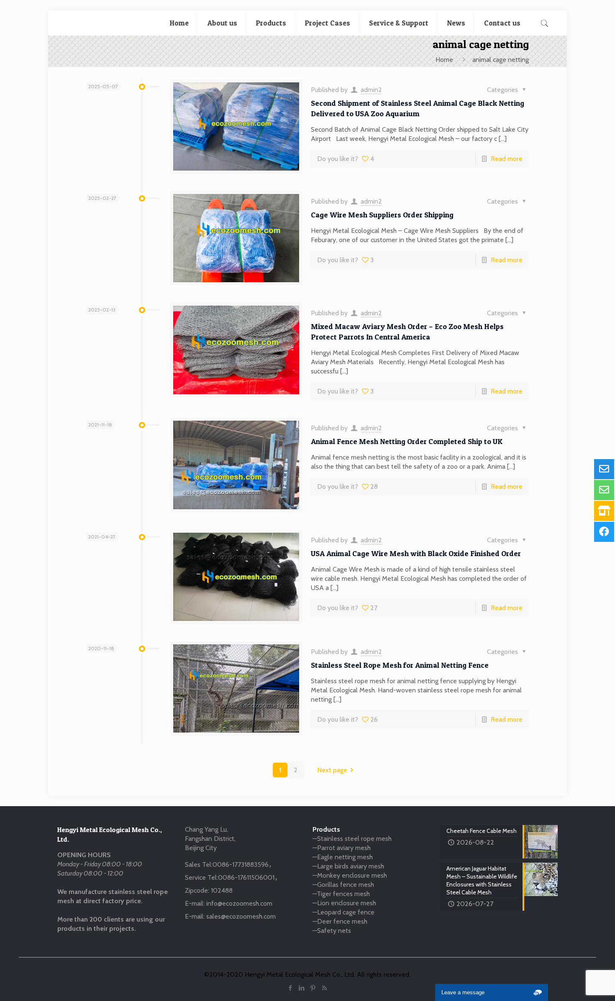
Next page (332, 770)
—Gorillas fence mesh (343, 885)
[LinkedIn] (301, 988)
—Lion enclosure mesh (344, 903)
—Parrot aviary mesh (342, 848)
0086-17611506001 (246, 877)
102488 (222, 890)
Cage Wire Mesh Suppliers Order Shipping (382, 214)
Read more (507, 159)
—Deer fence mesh (340, 921)
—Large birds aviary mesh (348, 866)
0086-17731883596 (241, 864)
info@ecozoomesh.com (239, 903)
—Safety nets (332, 931)
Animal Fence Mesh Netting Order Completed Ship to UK (406, 441)
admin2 (371, 90)
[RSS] (324, 988)
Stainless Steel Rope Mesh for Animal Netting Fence (400, 665)
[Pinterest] (313, 988)
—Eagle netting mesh (343, 857)
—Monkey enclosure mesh (350, 875)
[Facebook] (290, 988)
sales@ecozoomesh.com (241, 916)
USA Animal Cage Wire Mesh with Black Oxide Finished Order (416, 553)
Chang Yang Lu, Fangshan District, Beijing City (210, 838)
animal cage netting (500, 60)
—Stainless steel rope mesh (352, 839)
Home (444, 60)
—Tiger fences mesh (341, 894)
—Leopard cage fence (343, 912)
